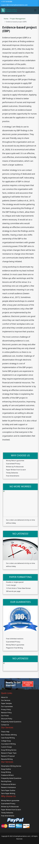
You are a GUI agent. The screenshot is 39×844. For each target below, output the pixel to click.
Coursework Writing (8, 744)
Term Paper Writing (8, 793)
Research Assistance (8, 787)
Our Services (5, 700)
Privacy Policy (6, 709)
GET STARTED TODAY (27, 684)
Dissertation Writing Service (11, 766)
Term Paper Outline (8, 790)
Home (6, 19)
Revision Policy (6, 712)
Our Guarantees (7, 706)
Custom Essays (6, 747)
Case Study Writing (8, 738)
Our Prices (5, 716)
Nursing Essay (6, 781)
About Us (4, 697)
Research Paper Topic (9, 753)
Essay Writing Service (8, 750)
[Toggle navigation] (35, 10)
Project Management (17, 19)
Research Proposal (8, 756)
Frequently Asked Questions (11, 722)
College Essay (6, 741)
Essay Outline (6, 769)
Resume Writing (7, 759)
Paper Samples (6, 703)
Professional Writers (8, 784)
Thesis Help (5, 732)
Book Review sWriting (9, 735)
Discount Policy (6, 719)
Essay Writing (6, 772)
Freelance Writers (7, 775)
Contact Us (5, 725)
